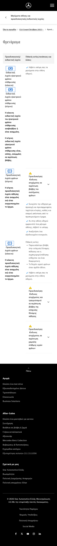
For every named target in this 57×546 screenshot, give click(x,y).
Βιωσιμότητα (8, 474)
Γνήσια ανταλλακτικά (12, 432)
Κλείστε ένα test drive (13, 384)
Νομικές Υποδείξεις (28, 514)
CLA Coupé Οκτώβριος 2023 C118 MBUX (31, 29)
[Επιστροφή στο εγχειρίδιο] (7, 17)
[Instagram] (33, 533)
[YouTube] (27, 533)
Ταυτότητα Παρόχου (28, 509)
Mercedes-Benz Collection (15, 440)
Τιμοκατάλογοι (9, 392)
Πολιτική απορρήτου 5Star (15, 482)
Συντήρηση (8, 423)
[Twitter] (21, 533)
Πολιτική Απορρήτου (28, 520)
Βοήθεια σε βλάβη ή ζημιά (15, 427)
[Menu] (52, 5)
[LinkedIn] (39, 533)
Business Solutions (11, 401)
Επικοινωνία (8, 397)
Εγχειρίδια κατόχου (12, 449)
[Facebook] (15, 533)
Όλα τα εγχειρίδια (9, 29)
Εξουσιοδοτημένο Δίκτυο (14, 388)
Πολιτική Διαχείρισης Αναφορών (17, 478)
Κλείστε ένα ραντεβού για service (18, 419)
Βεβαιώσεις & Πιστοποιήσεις (16, 444)
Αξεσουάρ (7, 436)
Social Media (28, 526)
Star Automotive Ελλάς (13, 469)
